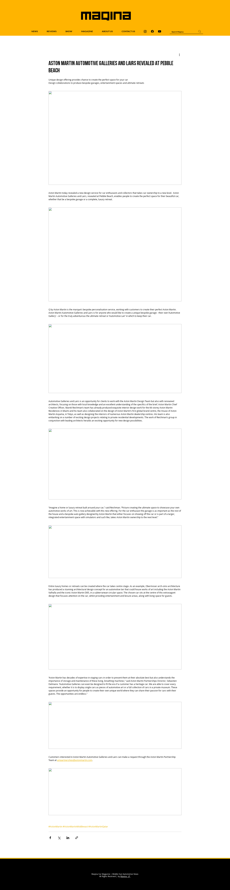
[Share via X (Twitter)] (59, 837)
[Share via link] (76, 837)
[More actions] (179, 55)
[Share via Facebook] (50, 837)
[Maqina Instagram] (145, 31)
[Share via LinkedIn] (68, 837)
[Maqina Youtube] (159, 31)
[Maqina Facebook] (152, 31)
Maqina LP (125, 876)
